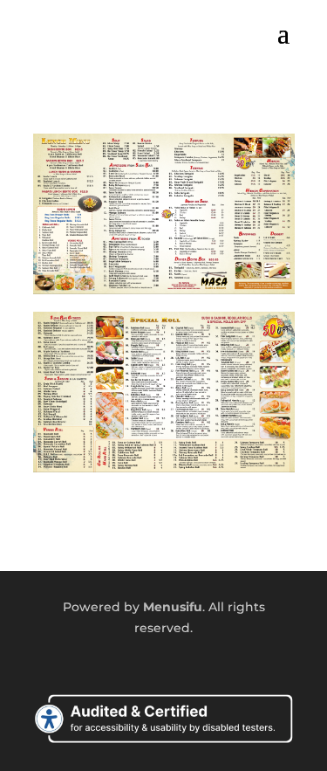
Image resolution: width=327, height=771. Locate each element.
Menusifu (172, 607)
